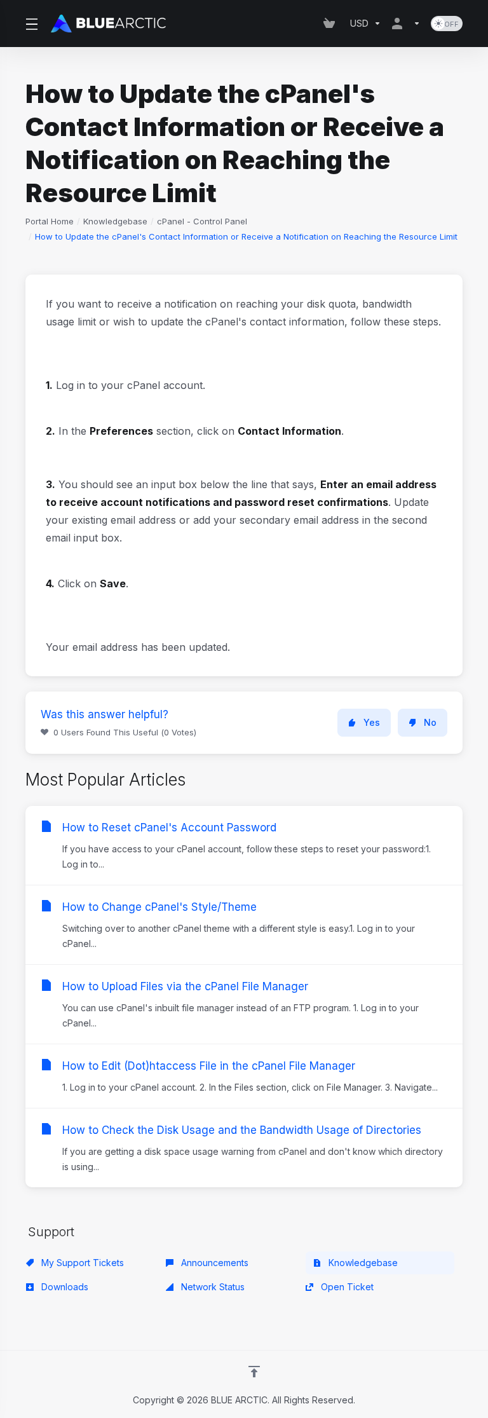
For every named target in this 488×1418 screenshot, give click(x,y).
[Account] (406, 23)
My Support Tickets (81, 1262)
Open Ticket (346, 1286)
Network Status (212, 1286)
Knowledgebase (115, 221)
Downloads (63, 1286)
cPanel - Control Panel (202, 221)
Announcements (213, 1262)
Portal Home (49, 221)
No (430, 722)
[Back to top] (254, 1371)
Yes (371, 722)
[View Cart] (331, 23)
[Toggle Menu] (30, 23)
